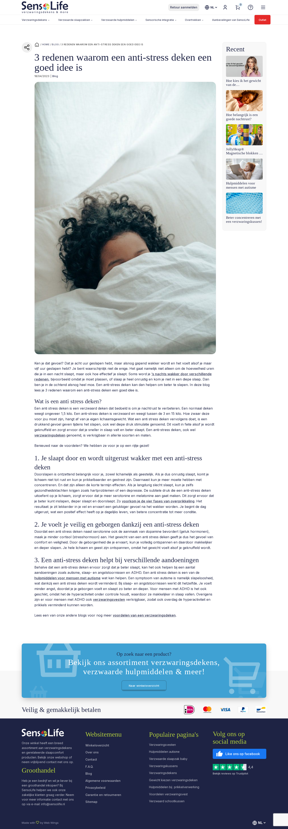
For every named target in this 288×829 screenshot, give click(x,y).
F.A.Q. (89, 766)
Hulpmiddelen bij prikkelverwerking (174, 787)
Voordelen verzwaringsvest (168, 794)
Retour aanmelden (183, 7)
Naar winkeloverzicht (144, 685)
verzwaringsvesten (109, 599)
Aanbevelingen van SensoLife (231, 19)
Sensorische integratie (159, 19)
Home (46, 44)
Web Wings (51, 822)
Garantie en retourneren (103, 795)
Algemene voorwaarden (103, 780)
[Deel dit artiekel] (27, 47)
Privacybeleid (95, 787)
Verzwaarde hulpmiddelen (117, 19)
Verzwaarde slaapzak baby (168, 759)
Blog (55, 44)
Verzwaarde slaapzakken (74, 19)
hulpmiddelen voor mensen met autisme (67, 578)
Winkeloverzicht (97, 745)
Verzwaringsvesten (162, 744)
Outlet (262, 19)
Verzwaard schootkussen (166, 801)
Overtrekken (193, 19)
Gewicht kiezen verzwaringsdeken (173, 780)
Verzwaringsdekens (34, 19)
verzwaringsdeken (49, 435)
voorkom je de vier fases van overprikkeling (158, 501)
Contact (91, 759)
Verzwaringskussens (163, 766)
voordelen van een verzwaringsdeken (144, 615)
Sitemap (91, 802)
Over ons (92, 752)
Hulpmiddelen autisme (164, 751)
